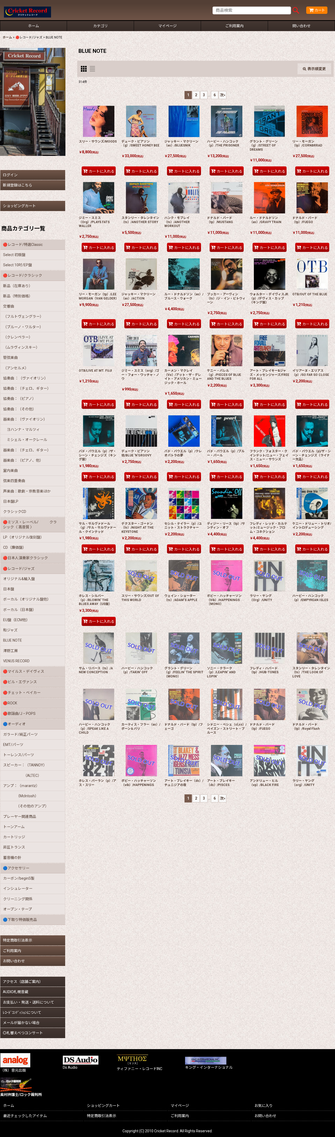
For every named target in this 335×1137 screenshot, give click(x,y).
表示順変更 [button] (317, 69)
